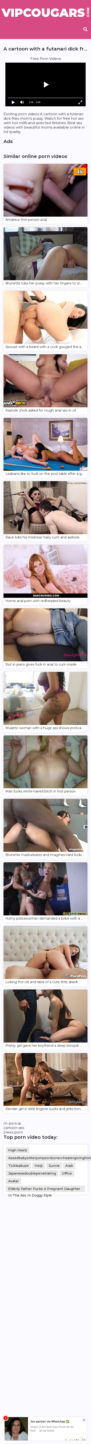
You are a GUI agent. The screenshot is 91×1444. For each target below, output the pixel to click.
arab (69, 1166)
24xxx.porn (13, 1132)
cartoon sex (14, 1127)
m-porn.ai (12, 1123)
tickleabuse (18, 1166)
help (39, 1166)
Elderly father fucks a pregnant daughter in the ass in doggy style (44, 1189)
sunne (54, 1166)
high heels (17, 1150)
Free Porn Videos (45, 58)
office (67, 1173)
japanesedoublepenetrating (32, 1173)
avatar (13, 1181)
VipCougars (46, 13)
